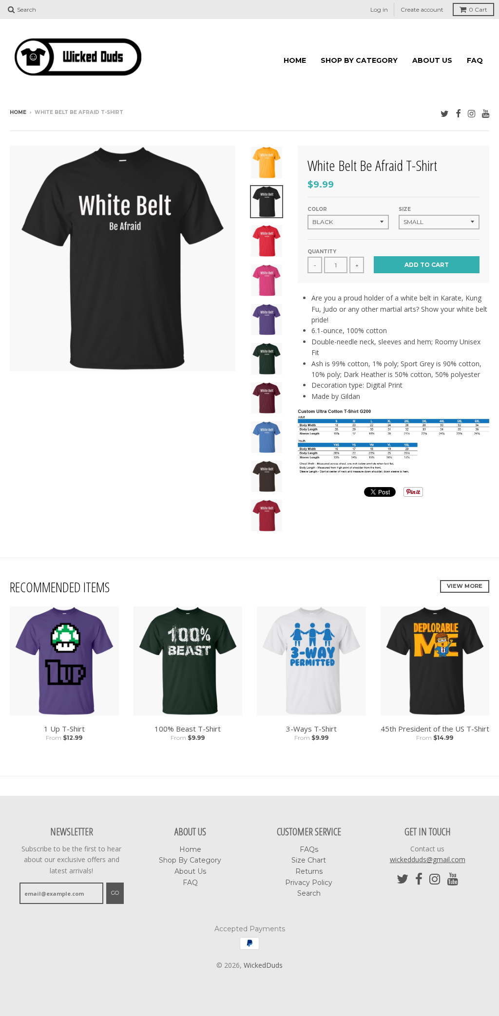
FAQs (309, 849)
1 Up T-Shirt (64, 729)
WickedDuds (263, 965)
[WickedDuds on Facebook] (458, 113)
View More (464, 586)
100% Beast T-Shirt (187, 729)
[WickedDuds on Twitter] (445, 113)
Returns (309, 871)
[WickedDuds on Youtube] (485, 113)
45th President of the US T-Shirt (435, 729)
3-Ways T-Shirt (311, 729)
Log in (379, 9)
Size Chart (308, 860)
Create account (422, 9)
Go (115, 892)
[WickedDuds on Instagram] (471, 113)
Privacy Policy (308, 882)
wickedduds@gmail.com (427, 859)
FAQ (475, 60)
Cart (478, 9)
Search (309, 893)
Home (295, 60)
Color (317, 209)
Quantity (321, 251)
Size (405, 209)
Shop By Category (359, 60)
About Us (432, 60)
